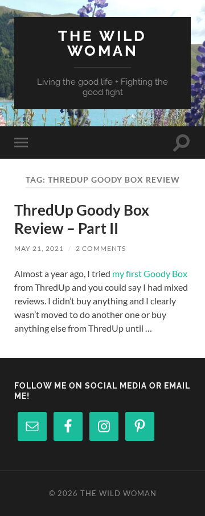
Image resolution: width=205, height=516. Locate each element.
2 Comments (101, 248)
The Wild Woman (102, 43)
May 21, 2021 (39, 248)
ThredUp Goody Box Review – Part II (81, 219)
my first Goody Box (149, 273)
